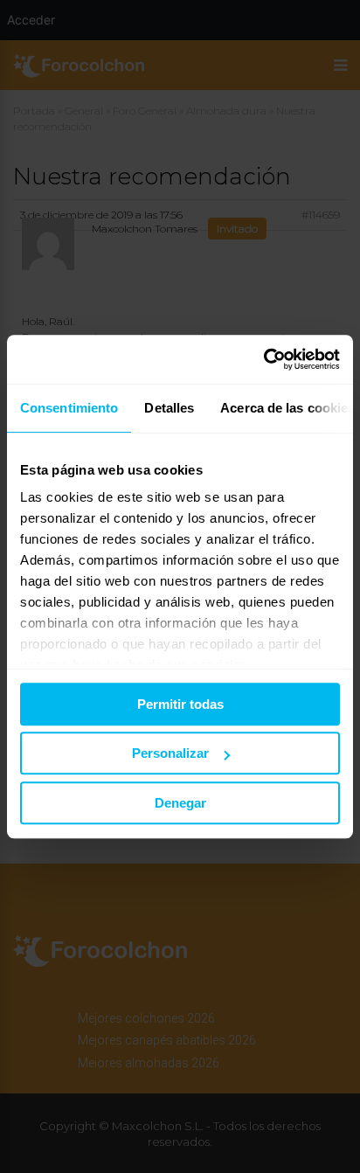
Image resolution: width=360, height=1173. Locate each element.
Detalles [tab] (169, 407)
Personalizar (170, 753)
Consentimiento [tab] (69, 407)
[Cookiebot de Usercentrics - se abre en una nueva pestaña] (263, 359)
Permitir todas (180, 704)
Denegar (180, 802)
